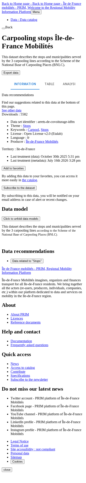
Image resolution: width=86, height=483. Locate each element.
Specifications (20, 375)
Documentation (21, 341)
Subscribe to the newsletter (29, 379)
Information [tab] (25, 84)
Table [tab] (49, 84)
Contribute (18, 371)
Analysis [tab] (70, 84)
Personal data (20, 453)
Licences (17, 318)
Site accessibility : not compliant (33, 449)
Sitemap (16, 457)
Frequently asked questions (29, 345)
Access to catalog (23, 368)
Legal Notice (20, 441)
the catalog (29, 180)
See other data (11, 110)
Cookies (17, 461)
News (15, 364)
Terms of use (19, 445)
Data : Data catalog (24, 20)
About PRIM (20, 314)
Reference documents (26, 322)
